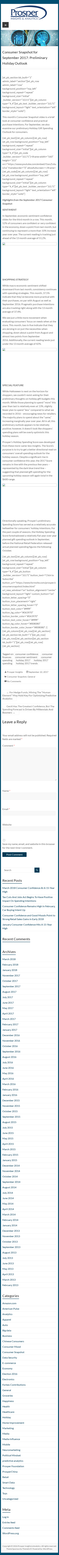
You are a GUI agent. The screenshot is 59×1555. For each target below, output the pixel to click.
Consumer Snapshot (17, 676)
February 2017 (10, 1024)
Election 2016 (9, 1373)
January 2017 (9, 1029)
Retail (5, 1477)
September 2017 (11, 986)
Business (7, 1335)
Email (6, 809)
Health (6, 1406)
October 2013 (10, 1241)
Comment (8, 745)
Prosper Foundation (13, 1466)
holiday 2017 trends (27, 663)
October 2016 (10, 1046)
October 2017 (10, 980)
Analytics (7, 1314)
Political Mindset (11, 1455)
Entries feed (8, 1522)
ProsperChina (9, 1471)
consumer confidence (26, 653)
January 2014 (9, 1225)
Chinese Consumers (13, 1341)
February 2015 (10, 1154)
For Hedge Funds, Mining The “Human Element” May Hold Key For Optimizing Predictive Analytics (29, 695)
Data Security (9, 1357)
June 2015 (8, 1132)
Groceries (7, 1395)
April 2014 (8, 1208)
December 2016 (11, 1035)
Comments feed (11, 1527)
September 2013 (11, 1247)
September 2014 (11, 1181)
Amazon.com (9, 1303)
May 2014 (7, 1203)
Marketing (8, 1428)
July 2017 (7, 997)
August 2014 (9, 1187)
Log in (5, 1516)
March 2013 (9, 1279)
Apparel (6, 1319)
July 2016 (7, 1062)
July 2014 (7, 1192)
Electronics (8, 1379)
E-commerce (9, 1362)
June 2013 (8, 1263)
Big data (6, 1330)
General (31, 676)
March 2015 (9, 1149)
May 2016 (7, 1073)
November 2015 (11, 1105)
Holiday (6, 1417)
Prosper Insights (15, 672)
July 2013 (7, 1257)
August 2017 (9, 991)
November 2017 (11, 975)
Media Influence (11, 1439)
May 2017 (7, 1008)
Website (6, 824)
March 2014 (9, 1214)
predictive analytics (12, 1460)
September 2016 (11, 1051)
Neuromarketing (11, 1449)
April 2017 (8, 1013)
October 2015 (10, 1111)
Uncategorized (10, 1498)
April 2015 (8, 1143)
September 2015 (11, 1116)
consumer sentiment (26, 657)
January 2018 (9, 969)
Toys (4, 1493)
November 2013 (11, 1236)
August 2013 (9, 1252)
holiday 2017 (23, 660)
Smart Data (8, 1482)
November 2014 (11, 1170)
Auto (5, 1324)
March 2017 (9, 1018)
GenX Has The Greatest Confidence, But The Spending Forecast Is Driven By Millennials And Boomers (28, 709)
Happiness (8, 1400)
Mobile (6, 1444)
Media (5, 1433)
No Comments (14, 681)
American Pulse (10, 1308)
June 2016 (8, 1067)
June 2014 (8, 1198)
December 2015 (11, 1100)
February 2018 (10, 964)
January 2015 (9, 1160)
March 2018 (9, 959)
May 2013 (7, 1268)
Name (6, 790)
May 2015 (7, 1138)
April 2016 (8, 1078)
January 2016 (9, 1094)
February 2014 (10, 1219)
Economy (7, 1368)
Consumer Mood (11, 1346)
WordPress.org (10, 1533)
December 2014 (11, 1165)
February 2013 (10, 1285)
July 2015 (7, 1127)
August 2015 (9, 1122)
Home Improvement (13, 1422)
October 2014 (10, 1176)
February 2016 (10, 1089)
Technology (8, 1487)
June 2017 (8, 1002)
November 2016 (11, 1040)
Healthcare (8, 1411)
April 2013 (8, 1274)
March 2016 (9, 1084)
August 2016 (9, 1056)
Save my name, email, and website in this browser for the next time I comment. (28, 845)
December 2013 (11, 1230)
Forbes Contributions (14, 1384)
